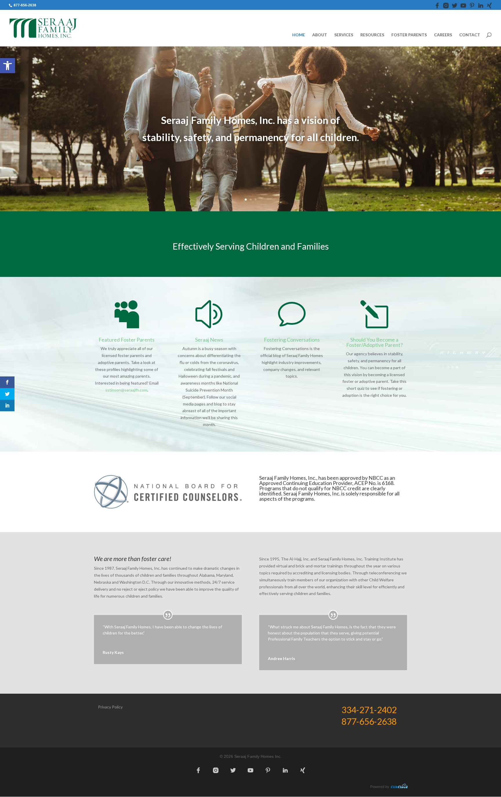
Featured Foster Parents (127, 339)
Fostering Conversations (292, 339)
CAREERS (443, 35)
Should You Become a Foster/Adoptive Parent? (374, 342)
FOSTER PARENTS (409, 35)
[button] (7, 65)
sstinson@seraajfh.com (126, 389)
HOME (298, 35)
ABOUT (319, 35)
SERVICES (343, 35)
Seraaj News (209, 339)
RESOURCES (372, 35)
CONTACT (469, 35)
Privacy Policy (110, 706)
